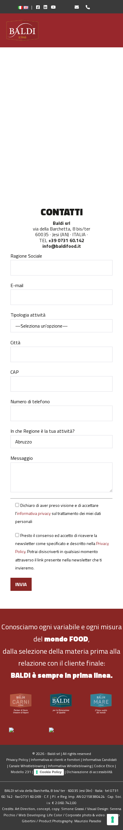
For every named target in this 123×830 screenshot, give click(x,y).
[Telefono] (85, 7)
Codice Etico (104, 766)
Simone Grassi (72, 809)
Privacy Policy (17, 759)
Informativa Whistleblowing (69, 766)
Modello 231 (21, 772)
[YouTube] (58, 7)
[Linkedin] (44, 7)
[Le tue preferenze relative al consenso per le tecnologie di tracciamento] (112, 819)
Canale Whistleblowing (27, 766)
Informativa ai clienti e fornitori (55, 759)
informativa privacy (34, 513)
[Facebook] (36, 7)
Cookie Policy (50, 772)
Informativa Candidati (100, 759)
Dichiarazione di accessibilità (89, 772)
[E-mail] (74, 7)
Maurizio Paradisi (87, 821)
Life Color (54, 815)
